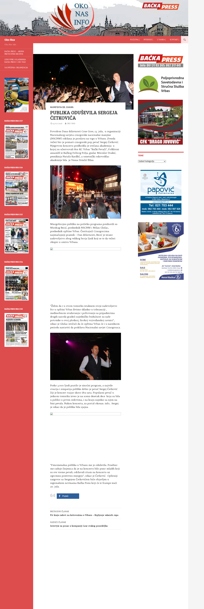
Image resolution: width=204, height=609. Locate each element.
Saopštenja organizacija (16, 68)
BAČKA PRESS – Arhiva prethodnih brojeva (14, 52)
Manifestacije (57, 107)
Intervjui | (148, 40)
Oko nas (71, 123)
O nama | (161, 40)
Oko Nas (9, 39)
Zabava (69, 107)
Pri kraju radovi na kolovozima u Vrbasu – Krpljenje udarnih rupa (84, 513)
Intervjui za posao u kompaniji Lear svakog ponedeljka (79, 524)
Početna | (134, 40)
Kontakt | (174, 40)
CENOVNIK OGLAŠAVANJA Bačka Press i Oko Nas (15, 60)
